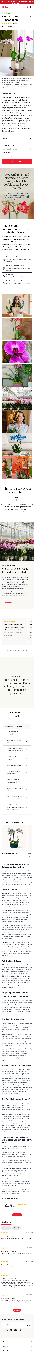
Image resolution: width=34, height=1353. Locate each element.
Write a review (17, 1215)
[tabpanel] (17, 1269)
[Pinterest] (20, 1330)
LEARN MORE (8, 602)
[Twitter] (11, 1330)
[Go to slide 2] (16, 72)
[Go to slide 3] (18, 72)
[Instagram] (7, 1330)
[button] (17, 93)
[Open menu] (30, 7)
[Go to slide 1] (14, 72)
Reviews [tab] (6, 1222)
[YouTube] (15, 1330)
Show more (17, 1310)
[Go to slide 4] (19, 72)
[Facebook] (3, 1330)
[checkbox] (16, 1228)
